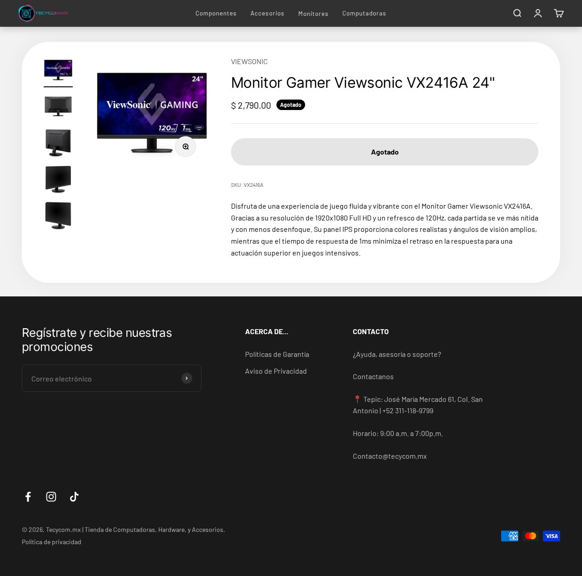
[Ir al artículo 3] (58, 144)
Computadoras (364, 13)
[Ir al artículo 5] (58, 217)
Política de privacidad (51, 542)
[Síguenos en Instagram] (51, 497)
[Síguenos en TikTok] (74, 497)
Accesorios (268, 13)
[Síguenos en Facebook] (28, 497)
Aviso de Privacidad (276, 370)
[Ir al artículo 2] (58, 108)
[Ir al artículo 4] (58, 180)
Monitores (313, 13)
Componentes (216, 13)
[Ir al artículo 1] (58, 71)
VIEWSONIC (249, 61)
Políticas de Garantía (277, 354)
